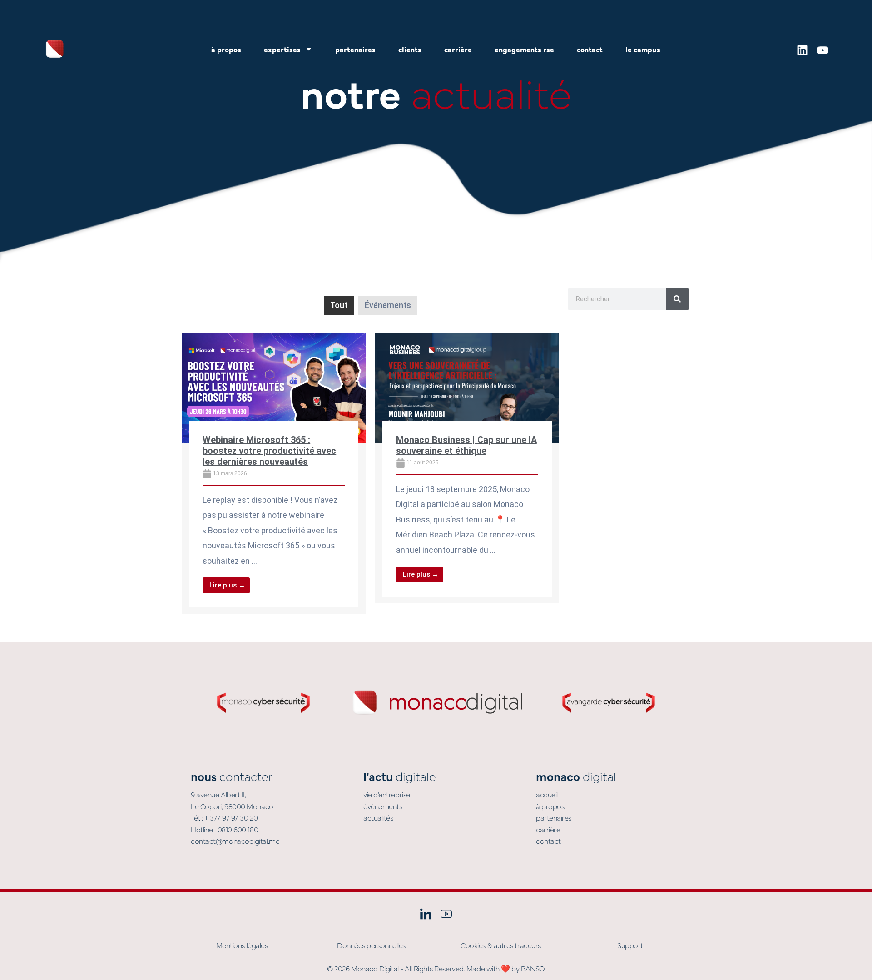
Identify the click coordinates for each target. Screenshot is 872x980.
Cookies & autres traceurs (501, 945)
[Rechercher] (677, 299)
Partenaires (355, 49)
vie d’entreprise (386, 794)
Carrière (458, 49)
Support (630, 945)
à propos (550, 806)
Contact (590, 49)
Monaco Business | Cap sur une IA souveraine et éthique (466, 445)
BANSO (533, 968)
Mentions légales (242, 945)
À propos (226, 49)
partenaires (553, 817)
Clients (409, 49)
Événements (388, 305)
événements (382, 806)
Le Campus (642, 49)
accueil (547, 794)
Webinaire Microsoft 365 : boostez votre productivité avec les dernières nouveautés (269, 450)
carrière (548, 829)
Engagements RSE (524, 49)
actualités (378, 817)
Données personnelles (371, 945)
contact (548, 841)
